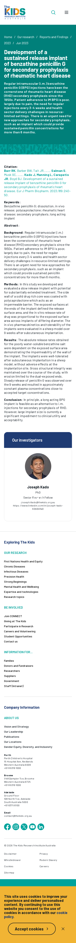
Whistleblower (12, 859)
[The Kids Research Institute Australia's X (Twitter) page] (24, 826)
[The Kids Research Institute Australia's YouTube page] (32, 826)
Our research (25, 37)
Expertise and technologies (21, 591)
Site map (9, 872)
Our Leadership (13, 731)
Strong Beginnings (15, 581)
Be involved (13, 607)
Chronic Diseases (14, 566)
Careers (44, 866)
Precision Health (14, 576)
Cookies (9, 866)
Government (11, 681)
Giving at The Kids (15, 621)
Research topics (14, 596)
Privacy (44, 853)
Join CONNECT (13, 616)
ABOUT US (11, 718)
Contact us (11, 641)
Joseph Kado (38, 487)
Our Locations (12, 741)
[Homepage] (14, 12)
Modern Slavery (48, 859)
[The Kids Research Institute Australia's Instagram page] (15, 826)
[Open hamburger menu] (66, 12)
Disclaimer (10, 853)
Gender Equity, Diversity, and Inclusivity (28, 746)
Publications (11, 736)
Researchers (12, 670)
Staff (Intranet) (14, 686)
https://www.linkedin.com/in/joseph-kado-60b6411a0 (38, 507)
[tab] (34, 498)
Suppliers (10, 676)
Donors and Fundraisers (18, 665)
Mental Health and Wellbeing (21, 586)
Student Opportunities (18, 636)
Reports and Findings (54, 37)
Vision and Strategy (16, 726)
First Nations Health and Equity (23, 561)
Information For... (18, 652)
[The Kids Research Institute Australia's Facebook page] (7, 826)
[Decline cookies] (63, 929)
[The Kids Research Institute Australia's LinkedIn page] (40, 826)
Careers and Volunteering (19, 631)
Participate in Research (18, 626)
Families (9, 660)
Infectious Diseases (16, 571)
